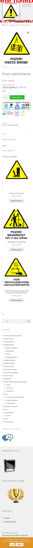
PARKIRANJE (7, 378)
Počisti (24, 87)
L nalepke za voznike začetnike (15, 397)
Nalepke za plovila (9, 363)
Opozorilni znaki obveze (11, 372)
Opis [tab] (3, 134)
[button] (28, 32)
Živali (5, 418)
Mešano (8, 354)
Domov (6, 25)
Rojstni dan (9, 388)
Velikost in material (8, 85)
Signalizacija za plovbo (11, 406)
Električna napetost (12, 348)
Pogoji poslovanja (10, 521)
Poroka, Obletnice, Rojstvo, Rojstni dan (15, 381)
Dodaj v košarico (17, 97)
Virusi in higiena (8, 412)
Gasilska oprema (9, 338)
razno (5, 394)
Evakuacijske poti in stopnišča (12, 335)
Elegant (8, 415)
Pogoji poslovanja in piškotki (11, 535)
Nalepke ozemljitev (11, 357)
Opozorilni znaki (13, 25)
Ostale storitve (8, 375)
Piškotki (19, 544)
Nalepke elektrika (9, 345)
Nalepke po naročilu (9, 360)
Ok (12, 544)
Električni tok (10, 351)
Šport (5, 409)
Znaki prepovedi (8, 422)
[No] (31, 543)
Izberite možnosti (16, 201)
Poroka (8, 385)
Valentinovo (9, 391)
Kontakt (7, 518)
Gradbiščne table (9, 341)
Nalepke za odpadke (12, 400)
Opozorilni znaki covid (10, 369)
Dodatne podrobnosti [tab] (9, 139)
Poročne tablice (10, 403)
